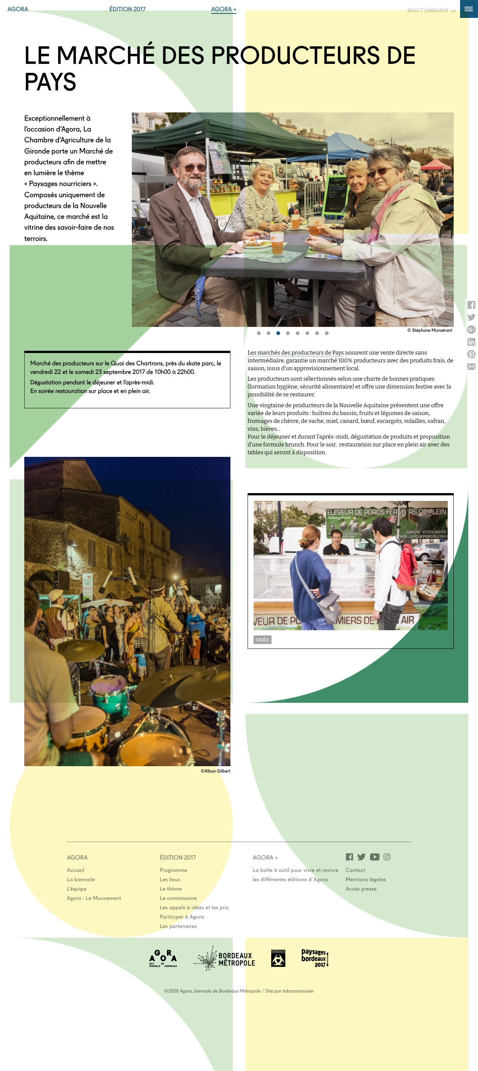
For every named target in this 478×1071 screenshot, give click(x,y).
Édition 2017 (127, 9)
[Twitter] (361, 856)
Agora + (224, 9)
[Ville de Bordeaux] (278, 965)
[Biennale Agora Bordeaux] (163, 965)
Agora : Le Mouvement (94, 897)
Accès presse (361, 888)
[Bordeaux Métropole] (224, 968)
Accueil (75, 869)
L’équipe (77, 888)
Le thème (171, 888)
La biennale (81, 879)
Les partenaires (178, 925)
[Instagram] (387, 856)
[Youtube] (375, 856)
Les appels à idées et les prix (194, 907)
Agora (17, 9)
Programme (173, 869)
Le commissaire (178, 897)
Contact (356, 869)
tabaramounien (298, 990)
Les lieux (170, 879)
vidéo (262, 640)
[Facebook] (349, 856)
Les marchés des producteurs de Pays (296, 352)
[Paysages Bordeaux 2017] (315, 965)
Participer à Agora (182, 916)
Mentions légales (366, 879)
